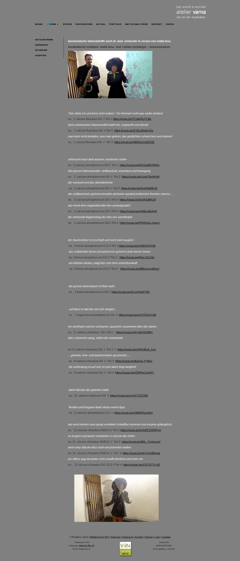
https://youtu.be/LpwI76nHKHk (141, 176)
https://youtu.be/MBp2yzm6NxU (139, 268)
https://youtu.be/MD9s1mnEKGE (134, 142)
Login (157, 537)
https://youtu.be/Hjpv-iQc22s (136, 257)
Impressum (127, 537)
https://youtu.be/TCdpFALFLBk (132, 119)
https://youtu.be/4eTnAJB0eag (141, 453)
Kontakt (139, 537)
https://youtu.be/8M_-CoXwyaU (141, 441)
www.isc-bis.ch (86, 545)
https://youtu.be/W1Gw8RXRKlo (140, 165)
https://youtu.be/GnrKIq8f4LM (139, 188)
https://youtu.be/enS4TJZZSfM (129, 395)
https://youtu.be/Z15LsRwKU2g (133, 130)
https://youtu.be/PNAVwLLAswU (140, 222)
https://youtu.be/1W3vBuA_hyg (136, 349)
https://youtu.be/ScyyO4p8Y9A (131, 291)
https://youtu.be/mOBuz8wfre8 (138, 211)
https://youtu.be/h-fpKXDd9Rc (134, 332)
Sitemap (148, 537)
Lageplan (166, 537)
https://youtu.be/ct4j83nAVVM (137, 245)
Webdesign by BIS (99, 537)
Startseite (115, 537)
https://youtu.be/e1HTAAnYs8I (137, 314)
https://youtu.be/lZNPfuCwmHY (134, 372)
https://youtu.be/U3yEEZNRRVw (140, 430)
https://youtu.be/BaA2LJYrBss (133, 361)
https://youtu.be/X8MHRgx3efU (133, 412)
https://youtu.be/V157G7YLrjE (141, 464)
